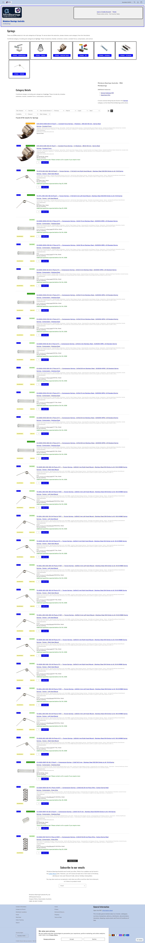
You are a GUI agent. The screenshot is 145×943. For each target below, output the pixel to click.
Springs (125, 100)
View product (45, 136)
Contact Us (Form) (20, 909)
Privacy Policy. (53, 935)
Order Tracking (19, 920)
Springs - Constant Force (44, 126)
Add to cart (45, 162)
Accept (72, 939)
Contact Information (21, 906)
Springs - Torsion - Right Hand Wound (48, 173)
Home (114, 12)
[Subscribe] (84, 886)
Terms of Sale (58, 917)
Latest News (52, 873)
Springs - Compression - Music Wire (47, 790)
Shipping (57, 914)
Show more (72, 861)
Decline (94, 939)
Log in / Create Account (104, 12)
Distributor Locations (21, 912)
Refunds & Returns (59, 912)
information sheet (107, 910)
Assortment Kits (105, 95)
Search (18, 922)
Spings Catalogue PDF (107, 93)
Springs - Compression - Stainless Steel (48, 223)
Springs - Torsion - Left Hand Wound (47, 198)
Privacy (56, 909)
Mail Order (18, 917)
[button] (3, 2)
